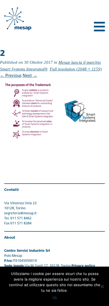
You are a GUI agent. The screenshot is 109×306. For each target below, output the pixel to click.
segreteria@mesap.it (20, 213)
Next (30, 76)
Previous (11, 76)
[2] (54, 110)
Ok (54, 297)
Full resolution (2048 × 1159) (76, 69)
